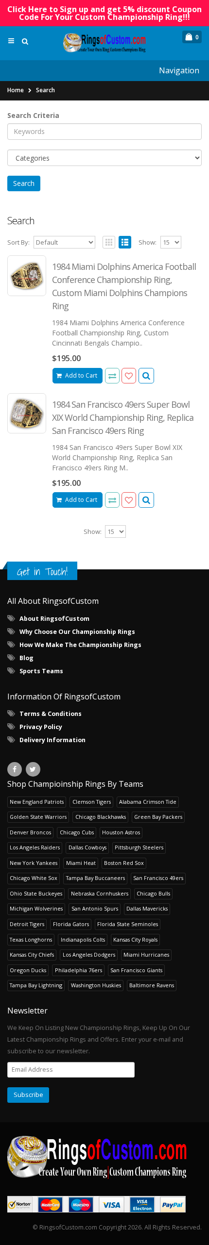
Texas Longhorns (31, 939)
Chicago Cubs (77, 832)
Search (45, 90)
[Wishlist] (129, 375)
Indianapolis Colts (83, 939)
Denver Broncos (30, 832)
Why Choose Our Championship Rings (77, 632)
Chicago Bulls (153, 893)
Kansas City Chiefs (32, 954)
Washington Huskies (96, 985)
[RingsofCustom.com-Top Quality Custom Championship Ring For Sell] (104, 1156)
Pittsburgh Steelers (139, 847)
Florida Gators (71, 924)
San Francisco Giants (136, 970)
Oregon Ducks (28, 970)
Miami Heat (81, 862)
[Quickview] (112, 375)
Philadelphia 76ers (78, 970)
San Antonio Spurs (94, 908)
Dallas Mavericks (147, 908)
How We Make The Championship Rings (80, 645)
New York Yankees (33, 862)
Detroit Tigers (27, 924)
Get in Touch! (42, 572)
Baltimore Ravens (151, 985)
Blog (26, 658)
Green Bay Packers (158, 816)
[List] (125, 242)
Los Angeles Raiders (35, 847)
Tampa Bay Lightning (36, 985)
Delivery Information (52, 740)
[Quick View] (146, 375)
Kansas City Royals (135, 939)
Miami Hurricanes (146, 954)
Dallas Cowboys (87, 847)
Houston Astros (121, 832)
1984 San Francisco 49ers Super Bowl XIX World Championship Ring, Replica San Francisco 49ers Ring (122, 417)
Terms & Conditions (50, 714)
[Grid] (109, 242)
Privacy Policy (40, 727)
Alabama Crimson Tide (147, 801)
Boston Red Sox (124, 862)
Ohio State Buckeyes (36, 893)
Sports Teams (41, 671)
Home (15, 90)
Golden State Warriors (38, 816)
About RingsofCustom (54, 618)
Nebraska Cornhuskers (99, 893)
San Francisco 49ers (158, 877)
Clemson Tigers (91, 801)
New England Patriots (37, 801)
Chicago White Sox (33, 877)
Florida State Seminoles (127, 924)
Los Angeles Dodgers (89, 954)
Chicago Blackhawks (100, 816)
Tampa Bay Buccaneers (95, 877)
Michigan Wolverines (36, 908)
